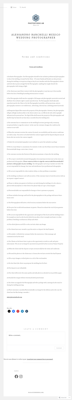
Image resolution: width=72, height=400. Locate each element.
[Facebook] (16, 376)
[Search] (20, 7)
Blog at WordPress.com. (36, 392)
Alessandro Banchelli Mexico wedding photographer (36, 36)
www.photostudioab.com (14, 297)
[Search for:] (30, 7)
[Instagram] (21, 376)
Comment (59, 348)
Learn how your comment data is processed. (40, 359)
